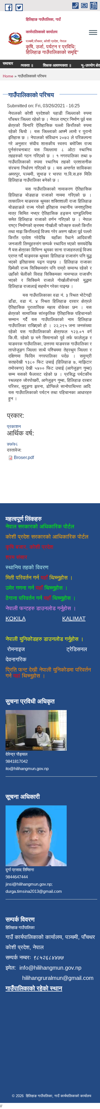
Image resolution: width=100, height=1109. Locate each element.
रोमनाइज (19, 649)
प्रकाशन (14, 426)
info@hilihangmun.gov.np (50, 968)
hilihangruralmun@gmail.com (58, 978)
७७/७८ (12, 444)
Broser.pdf (24, 457)
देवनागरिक (16, 659)
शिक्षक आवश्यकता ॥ (53, 65)
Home (8, 76)
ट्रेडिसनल (75, 649)
